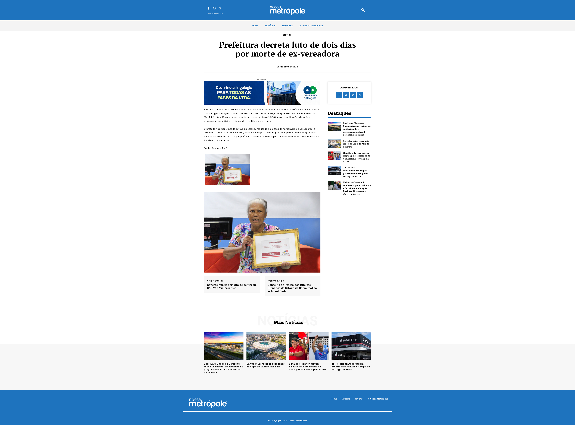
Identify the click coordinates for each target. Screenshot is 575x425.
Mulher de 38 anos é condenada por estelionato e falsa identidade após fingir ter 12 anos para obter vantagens (357, 188)
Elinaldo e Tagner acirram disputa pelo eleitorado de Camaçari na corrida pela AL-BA (356, 157)
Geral (287, 35)
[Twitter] (346, 95)
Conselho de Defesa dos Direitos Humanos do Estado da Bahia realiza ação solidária (292, 288)
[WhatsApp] (220, 8)
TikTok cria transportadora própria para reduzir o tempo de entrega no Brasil (355, 172)
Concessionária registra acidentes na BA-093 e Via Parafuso (232, 286)
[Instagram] (214, 8)
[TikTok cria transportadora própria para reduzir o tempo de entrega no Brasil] (334, 170)
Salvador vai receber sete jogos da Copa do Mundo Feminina (356, 143)
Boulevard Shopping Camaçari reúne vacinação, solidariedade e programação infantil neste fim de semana (357, 129)
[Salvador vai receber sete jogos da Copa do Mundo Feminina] (334, 143)
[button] (362, 10)
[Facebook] (208, 8)
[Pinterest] (353, 95)
